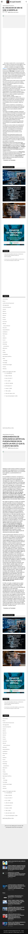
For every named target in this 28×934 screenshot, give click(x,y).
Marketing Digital (12, 930)
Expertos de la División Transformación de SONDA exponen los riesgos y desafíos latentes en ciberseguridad (16, 874)
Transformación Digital (8, 5)
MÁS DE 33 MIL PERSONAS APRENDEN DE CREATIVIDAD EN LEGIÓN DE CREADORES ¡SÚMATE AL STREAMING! (16, 923)
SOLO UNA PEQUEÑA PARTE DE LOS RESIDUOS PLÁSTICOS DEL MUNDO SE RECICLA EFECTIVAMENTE (13, 255)
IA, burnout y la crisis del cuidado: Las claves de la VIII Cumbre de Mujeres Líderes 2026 (14, 259)
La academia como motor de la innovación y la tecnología (15, 896)
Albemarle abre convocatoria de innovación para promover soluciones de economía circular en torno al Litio (16, 909)
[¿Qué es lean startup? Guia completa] (5, 862)
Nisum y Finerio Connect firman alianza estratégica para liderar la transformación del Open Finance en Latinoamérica (16, 902)
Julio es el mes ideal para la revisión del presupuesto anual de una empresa (14, 826)
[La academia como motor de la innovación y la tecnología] (5, 897)
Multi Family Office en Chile (8, 428)
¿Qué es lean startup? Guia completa (16, 861)
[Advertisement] (14, 46)
